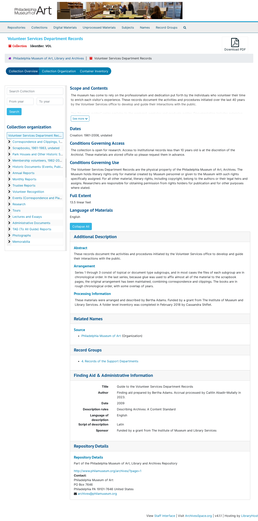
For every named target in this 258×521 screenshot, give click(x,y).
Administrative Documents (31, 223)
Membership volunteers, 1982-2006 (37, 160)
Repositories (16, 27)
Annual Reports (23, 173)
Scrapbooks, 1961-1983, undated (35, 148)
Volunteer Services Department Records (37, 135)
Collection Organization (59, 71)
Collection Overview (23, 71)
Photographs (21, 235)
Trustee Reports (23, 185)
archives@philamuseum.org (97, 493)
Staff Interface (164, 516)
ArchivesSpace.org (198, 516)
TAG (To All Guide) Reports (31, 229)
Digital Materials (65, 27)
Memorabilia (21, 241)
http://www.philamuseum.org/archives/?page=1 (107, 471)
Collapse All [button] (80, 226)
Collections (39, 27)
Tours (16, 210)
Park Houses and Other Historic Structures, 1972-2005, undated (58, 154)
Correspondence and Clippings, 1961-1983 (42, 142)
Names (145, 27)
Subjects (128, 27)
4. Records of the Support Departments (109, 361)
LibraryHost (249, 516)
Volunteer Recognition (28, 192)
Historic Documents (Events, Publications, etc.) (46, 167)
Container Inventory (94, 71)
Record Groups (166, 27)
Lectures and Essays (27, 217)
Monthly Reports (24, 179)
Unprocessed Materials (99, 27)
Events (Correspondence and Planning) (40, 198)
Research (18, 204)
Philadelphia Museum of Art (101, 336)
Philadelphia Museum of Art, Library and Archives (48, 58)
